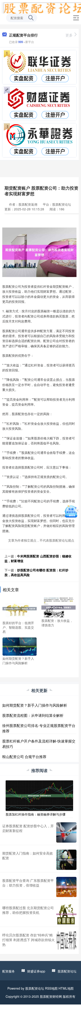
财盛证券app (36, 971)
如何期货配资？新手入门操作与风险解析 (34, 705)
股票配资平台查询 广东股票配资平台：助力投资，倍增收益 (28, 882)
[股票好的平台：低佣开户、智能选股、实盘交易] (19, 608)
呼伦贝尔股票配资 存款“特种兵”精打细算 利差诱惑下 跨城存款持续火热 (28, 940)
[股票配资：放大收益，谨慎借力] (58, 607)
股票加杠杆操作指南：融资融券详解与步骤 (35, 814)
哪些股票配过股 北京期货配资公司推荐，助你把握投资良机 (28, 910)
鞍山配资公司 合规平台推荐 (24, 756)
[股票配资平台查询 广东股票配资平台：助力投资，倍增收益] (66, 887)
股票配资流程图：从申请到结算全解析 (32, 715)
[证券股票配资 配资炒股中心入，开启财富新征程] (66, 832)
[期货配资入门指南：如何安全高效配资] (66, 860)
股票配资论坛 (67, 971)
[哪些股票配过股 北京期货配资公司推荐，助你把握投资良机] (66, 914)
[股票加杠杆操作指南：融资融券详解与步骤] (39, 795)
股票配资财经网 (51, 996)
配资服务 (8, 971)
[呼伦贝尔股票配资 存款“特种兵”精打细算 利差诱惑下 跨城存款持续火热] (66, 941)
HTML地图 (66, 988)
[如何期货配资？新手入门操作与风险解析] (19, 646)
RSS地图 (51, 988)
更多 (69, 35)
